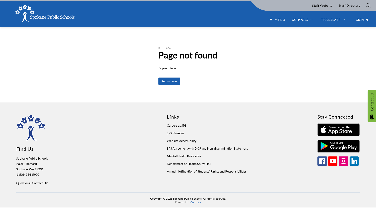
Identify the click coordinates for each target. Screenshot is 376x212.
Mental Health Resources (184, 156)
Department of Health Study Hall (189, 163)
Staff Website (322, 5)
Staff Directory (350, 5)
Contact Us (372, 102)
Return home (169, 81)
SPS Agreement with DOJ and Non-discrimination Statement (207, 148)
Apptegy (195, 202)
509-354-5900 (29, 174)
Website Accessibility (181, 141)
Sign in (362, 19)
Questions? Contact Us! (32, 183)
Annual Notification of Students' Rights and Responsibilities (207, 171)
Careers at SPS (176, 125)
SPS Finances (175, 133)
